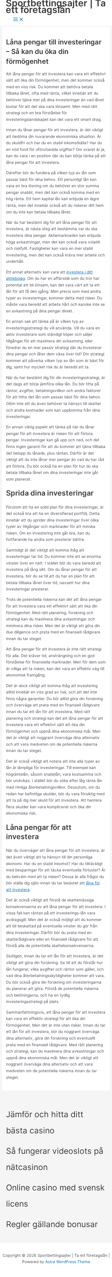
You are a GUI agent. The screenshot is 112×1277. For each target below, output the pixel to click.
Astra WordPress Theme (67, 1261)
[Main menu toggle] (18, 20)
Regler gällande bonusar (53, 1224)
